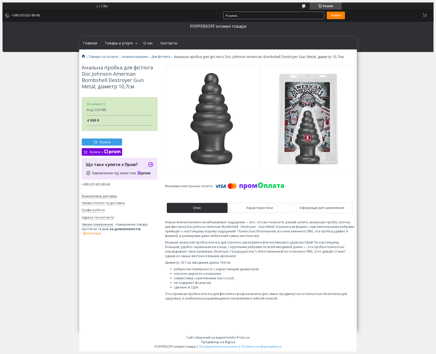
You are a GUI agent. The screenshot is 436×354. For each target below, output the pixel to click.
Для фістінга (160, 57)
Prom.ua (243, 337)
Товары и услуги (119, 43)
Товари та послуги (103, 57)
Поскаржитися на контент (218, 346)
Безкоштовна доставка (99, 196)
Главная (90, 43)
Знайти (336, 15)
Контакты (168, 43)
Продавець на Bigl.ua (218, 342)
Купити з (96, 152)
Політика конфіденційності (261, 346)
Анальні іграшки (135, 57)
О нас (148, 43)
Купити (105, 142)
